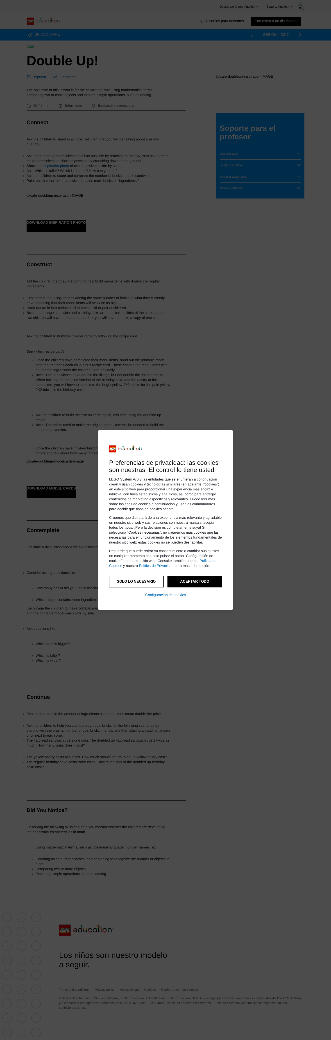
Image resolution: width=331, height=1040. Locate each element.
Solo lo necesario (136, 581)
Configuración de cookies (165, 595)
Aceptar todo (194, 581)
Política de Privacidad (156, 566)
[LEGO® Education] (126, 449)
